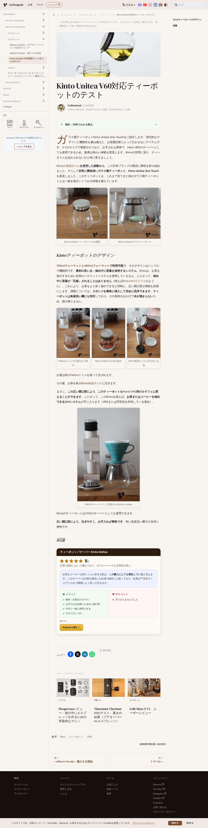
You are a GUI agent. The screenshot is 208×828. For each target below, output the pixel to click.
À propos (157, 802)
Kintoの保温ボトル (68, 166)
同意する (175, 823)
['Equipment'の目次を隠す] (43, 14)
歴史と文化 (66, 789)
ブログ (39, 4)
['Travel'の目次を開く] (43, 67)
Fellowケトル (78, 375)
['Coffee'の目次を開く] (43, 88)
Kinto (62, 736)
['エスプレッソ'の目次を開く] (43, 33)
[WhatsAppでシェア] (92, 655)
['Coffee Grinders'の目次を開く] (43, 20)
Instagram (158, 793)
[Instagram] (150, 4)
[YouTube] (145, 4)
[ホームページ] (53, 15)
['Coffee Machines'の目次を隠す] (43, 26)
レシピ (63, 793)
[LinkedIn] (155, 4)
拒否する (190, 823)
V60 (88, 513)
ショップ (52, 4)
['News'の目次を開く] (43, 94)
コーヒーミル (21, 784)
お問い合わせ (160, 807)
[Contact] (160, 4)
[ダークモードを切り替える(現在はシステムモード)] (165, 4)
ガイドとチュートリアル (72, 784)
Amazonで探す (70, 627)
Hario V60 (129, 391)
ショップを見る (24, 146)
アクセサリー (21, 793)
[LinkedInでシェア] (85, 655)
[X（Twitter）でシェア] (78, 655)
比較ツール (112, 789)
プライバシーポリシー (164, 811)
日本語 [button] (129, 4)
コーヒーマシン (22, 789)
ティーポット (76, 736)
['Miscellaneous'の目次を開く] (43, 101)
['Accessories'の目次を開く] (43, 82)
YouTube (157, 789)
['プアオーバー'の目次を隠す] (43, 39)
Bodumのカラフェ (134, 281)
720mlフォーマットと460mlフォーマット (83, 265)
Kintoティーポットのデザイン (187, 19)
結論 (175, 25)
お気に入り (112, 784)
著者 (109, 793)
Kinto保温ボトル (91, 383)
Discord (157, 784)
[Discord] (139, 4)
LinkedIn (157, 798)
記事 (30, 4)
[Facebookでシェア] (70, 655)
